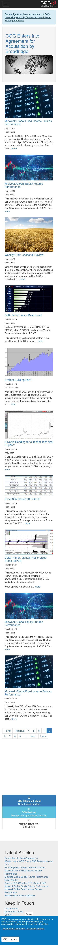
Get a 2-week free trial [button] (29, 802)
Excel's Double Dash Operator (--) (21, 858)
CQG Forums (11, 908)
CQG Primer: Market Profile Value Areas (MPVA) (25, 559)
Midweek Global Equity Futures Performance (24, 185)
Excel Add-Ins (11, 879)
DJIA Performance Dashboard (23, 315)
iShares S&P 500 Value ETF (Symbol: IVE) (25, 883)
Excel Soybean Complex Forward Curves (25, 867)
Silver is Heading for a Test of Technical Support (29, 443)
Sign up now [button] (29, 825)
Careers (9, 914)
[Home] (48, 4)
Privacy (29, 914)
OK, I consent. (10, 939)
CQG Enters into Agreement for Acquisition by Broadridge (22, 43)
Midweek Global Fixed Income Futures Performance (28, 122)
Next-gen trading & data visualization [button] (29, 814)
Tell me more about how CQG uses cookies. (23, 928)
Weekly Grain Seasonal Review (24, 255)
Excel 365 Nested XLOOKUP (23, 499)
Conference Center (14, 911)
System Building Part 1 (19, 380)
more (14, 148)
